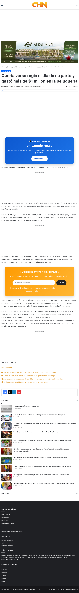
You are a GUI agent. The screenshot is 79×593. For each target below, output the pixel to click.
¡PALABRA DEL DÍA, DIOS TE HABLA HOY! (26, 406)
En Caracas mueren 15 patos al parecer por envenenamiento (25, 382)
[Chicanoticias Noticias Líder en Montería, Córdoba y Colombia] (39, 4)
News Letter (5, 517)
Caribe (3, 581)
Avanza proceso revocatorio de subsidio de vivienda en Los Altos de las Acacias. (33, 379)
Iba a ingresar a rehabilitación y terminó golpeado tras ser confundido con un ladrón (41, 474)
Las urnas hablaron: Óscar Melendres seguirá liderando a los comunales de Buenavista (42, 440)
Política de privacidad (8, 523)
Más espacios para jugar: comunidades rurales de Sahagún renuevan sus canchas (40, 457)
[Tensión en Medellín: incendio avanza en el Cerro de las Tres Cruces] (6, 434)
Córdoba (4, 569)
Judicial (3, 575)
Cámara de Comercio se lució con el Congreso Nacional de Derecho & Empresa (39, 415)
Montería (4, 572)
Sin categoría (11, 67)
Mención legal (5, 514)
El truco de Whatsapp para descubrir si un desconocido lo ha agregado (29, 372)
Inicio (4, 67)
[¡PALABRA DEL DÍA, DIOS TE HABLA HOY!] (6, 408)
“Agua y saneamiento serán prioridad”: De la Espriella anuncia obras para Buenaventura (42, 466)
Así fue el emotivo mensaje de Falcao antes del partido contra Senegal (29, 376)
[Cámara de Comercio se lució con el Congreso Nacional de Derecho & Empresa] (6, 417)
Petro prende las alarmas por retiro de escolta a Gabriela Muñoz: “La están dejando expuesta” (44, 483)
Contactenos (5, 520)
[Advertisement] (39, 25)
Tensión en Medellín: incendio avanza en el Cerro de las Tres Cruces (35, 432)
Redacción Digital (8, 86)
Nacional (4, 578)
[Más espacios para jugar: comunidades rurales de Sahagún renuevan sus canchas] (6, 460)
